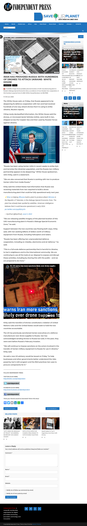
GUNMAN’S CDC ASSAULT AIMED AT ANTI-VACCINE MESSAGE (80, 75)
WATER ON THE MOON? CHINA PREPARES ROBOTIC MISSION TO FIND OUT (72, 134)
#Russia (22, 197)
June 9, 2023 (27, 214)
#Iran (9, 197)
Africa (30, 24)
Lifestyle (69, 24)
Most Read (43, 24)
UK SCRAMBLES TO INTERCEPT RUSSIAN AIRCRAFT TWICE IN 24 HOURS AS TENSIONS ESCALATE (53, 408)
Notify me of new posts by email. (17, 493)
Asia (35, 24)
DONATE (78, 24)
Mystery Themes (36, 524)
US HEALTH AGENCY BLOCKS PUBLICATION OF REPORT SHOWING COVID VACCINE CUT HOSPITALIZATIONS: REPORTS (72, 80)
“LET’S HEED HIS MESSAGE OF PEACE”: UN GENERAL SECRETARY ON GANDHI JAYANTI (11, 433)
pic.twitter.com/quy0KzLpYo (15, 209)
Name (7, 469)
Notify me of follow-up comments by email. (20, 490)
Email (7, 476)
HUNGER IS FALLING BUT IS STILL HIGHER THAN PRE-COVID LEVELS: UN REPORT (73, 52)
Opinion (61, 24)
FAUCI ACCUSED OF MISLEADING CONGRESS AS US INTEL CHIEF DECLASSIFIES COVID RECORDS (65, 79)
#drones (51, 197)
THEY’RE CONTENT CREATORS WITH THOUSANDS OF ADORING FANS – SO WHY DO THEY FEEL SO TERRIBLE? (65, 137)
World (13, 24)
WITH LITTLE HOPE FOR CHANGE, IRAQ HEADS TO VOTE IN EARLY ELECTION (30, 433)
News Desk (52, 24)
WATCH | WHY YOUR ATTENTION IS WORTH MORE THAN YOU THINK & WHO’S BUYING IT (80, 135)
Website (7, 483)
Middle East (21, 24)
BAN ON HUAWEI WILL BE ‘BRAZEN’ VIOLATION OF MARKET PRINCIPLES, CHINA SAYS (12, 408)
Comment (8, 453)
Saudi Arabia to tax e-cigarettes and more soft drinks (49, 433)
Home (7, 24)
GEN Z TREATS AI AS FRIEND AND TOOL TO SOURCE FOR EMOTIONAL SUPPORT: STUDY (72, 109)
